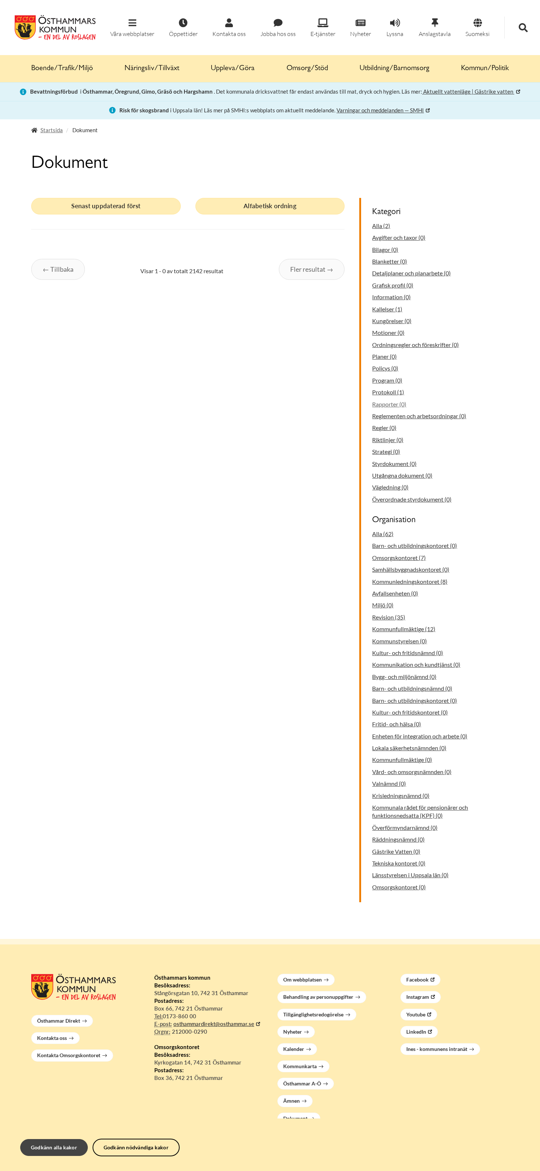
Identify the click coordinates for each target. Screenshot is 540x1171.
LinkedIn (416, 1032)
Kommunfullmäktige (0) (402, 759)
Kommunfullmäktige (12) (403, 628)
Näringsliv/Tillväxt (152, 68)
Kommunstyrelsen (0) (399, 640)
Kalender (293, 1049)
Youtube (415, 1014)
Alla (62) (382, 533)
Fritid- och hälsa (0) (396, 723)
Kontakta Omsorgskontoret (68, 1055)
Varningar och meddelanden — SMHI (380, 110)
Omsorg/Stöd (307, 68)
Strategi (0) (386, 451)
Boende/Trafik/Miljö (62, 68)
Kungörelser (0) (391, 320)
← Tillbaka (58, 269)
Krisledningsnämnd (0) (400, 795)
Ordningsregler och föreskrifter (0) (415, 344)
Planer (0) (384, 356)
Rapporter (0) (389, 404)
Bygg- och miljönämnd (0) (404, 676)
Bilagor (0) (385, 249)
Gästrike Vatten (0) (396, 851)
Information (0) (391, 296)
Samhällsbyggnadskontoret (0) (410, 569)
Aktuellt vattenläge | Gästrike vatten (468, 91)
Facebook (417, 979)
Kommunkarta (300, 1066)
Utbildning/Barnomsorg (394, 68)
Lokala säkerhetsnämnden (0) (409, 747)
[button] (132, 28)
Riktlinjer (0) (387, 439)
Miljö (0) (382, 604)
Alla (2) (381, 225)
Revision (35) (388, 617)
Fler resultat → (311, 269)
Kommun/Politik (485, 68)
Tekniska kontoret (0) (398, 863)
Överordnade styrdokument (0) (411, 499)
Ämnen (291, 1101)
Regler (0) (384, 427)
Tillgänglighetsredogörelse (313, 1014)
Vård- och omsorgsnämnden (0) (411, 771)
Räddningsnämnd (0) (398, 839)
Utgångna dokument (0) (402, 475)
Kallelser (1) (387, 309)
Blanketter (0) (389, 261)
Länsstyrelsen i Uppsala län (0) (410, 874)
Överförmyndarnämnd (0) (405, 827)
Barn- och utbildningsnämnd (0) (412, 688)
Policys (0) (385, 368)
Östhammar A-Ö (302, 1083)
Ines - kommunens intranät (436, 1049)
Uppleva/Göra (233, 68)
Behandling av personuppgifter (318, 997)
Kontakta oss (52, 1038)
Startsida (51, 130)
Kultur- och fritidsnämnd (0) (407, 652)
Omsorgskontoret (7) (399, 557)
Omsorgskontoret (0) (399, 886)
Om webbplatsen (302, 979)
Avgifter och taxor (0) (398, 237)
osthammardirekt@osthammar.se (213, 1023)
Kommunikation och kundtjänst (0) (416, 664)
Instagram (417, 997)
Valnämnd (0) (389, 783)
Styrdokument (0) (394, 463)
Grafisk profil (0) (392, 285)
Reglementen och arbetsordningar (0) (419, 415)
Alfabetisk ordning (270, 206)
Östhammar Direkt (58, 1021)
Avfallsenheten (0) (395, 593)
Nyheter (292, 1032)
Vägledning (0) (390, 487)
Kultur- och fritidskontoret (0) (410, 712)
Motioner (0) (388, 332)
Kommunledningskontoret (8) (409, 581)
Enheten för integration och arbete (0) (419, 736)
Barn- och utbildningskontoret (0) (414, 545)
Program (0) (387, 380)
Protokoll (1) (388, 391)
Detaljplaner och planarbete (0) (411, 273)
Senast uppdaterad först (105, 206)
